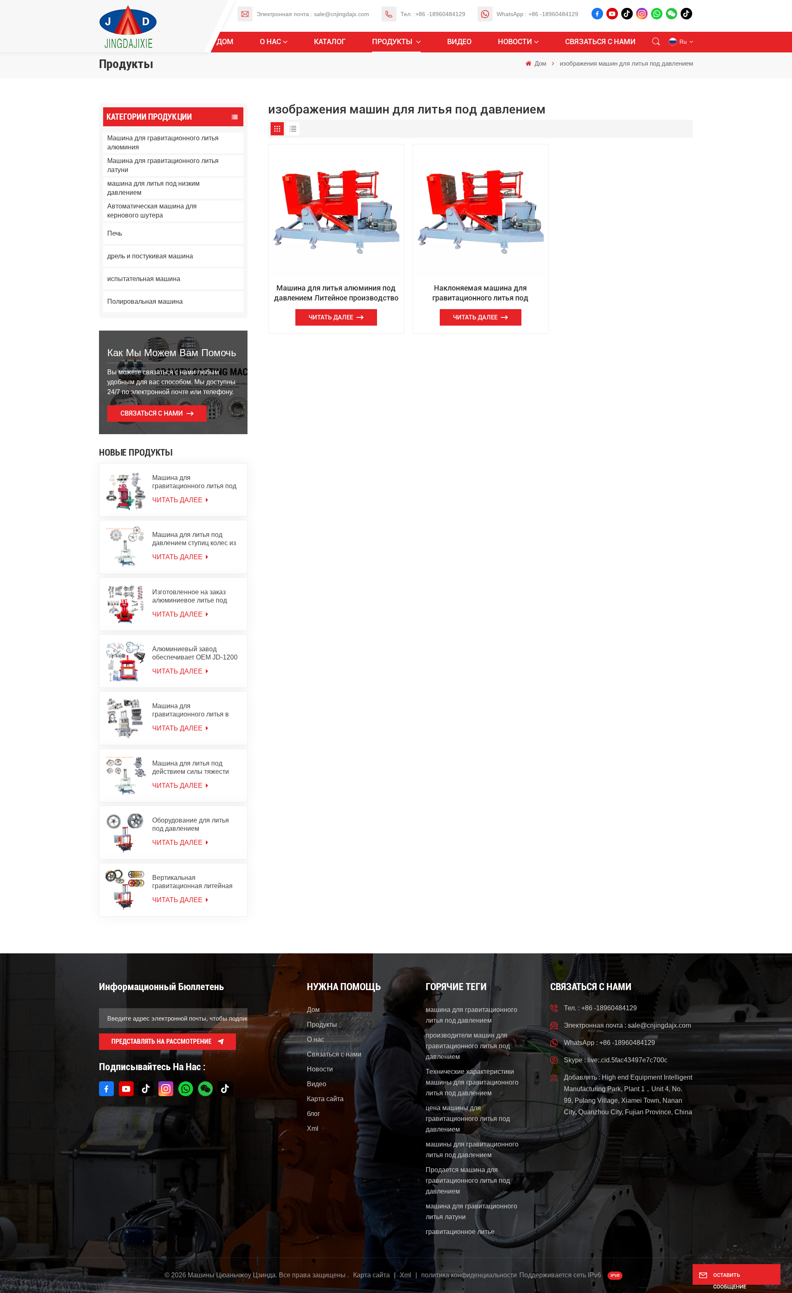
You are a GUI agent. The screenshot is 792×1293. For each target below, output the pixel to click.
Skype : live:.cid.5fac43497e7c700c (615, 1060)
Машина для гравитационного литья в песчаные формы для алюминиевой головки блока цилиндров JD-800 (196, 710)
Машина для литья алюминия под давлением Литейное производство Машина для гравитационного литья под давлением (336, 293)
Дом (225, 41)
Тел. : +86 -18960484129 (600, 1008)
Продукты (393, 41)
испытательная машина (143, 278)
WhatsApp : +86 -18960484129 (537, 14)
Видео (459, 41)
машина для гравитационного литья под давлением (471, 1015)
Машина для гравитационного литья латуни (163, 165)
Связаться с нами (600, 41)
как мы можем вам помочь (171, 352)
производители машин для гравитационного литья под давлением (468, 1046)
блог (313, 1113)
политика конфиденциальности (469, 1275)
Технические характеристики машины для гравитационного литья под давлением (472, 1082)
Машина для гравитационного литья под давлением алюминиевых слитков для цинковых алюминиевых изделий (194, 482)
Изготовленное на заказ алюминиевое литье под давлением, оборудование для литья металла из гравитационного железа (192, 597)
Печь (114, 233)
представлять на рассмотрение (161, 1041)
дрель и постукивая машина (150, 256)
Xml (312, 1128)
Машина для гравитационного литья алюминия (163, 143)
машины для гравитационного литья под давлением (472, 1149)
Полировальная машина (145, 301)
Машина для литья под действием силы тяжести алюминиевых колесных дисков (190, 768)
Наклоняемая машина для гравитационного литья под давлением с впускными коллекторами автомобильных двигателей (480, 293)
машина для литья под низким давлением (153, 188)
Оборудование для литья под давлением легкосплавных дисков (190, 825)
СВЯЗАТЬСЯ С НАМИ (151, 413)
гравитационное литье (460, 1231)
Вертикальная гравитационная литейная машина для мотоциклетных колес (195, 882)
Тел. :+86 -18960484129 (433, 14)
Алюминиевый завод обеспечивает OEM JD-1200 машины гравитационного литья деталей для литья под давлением (196, 653)
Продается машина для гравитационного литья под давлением (468, 1180)
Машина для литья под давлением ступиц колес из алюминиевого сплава (194, 539)
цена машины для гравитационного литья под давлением (468, 1118)
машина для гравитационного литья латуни (471, 1211)
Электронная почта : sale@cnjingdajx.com (313, 14)
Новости (515, 41)
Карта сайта (325, 1098)
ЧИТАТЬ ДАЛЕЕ (178, 499)
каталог (330, 41)
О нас (270, 41)
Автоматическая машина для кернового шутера (152, 211)
